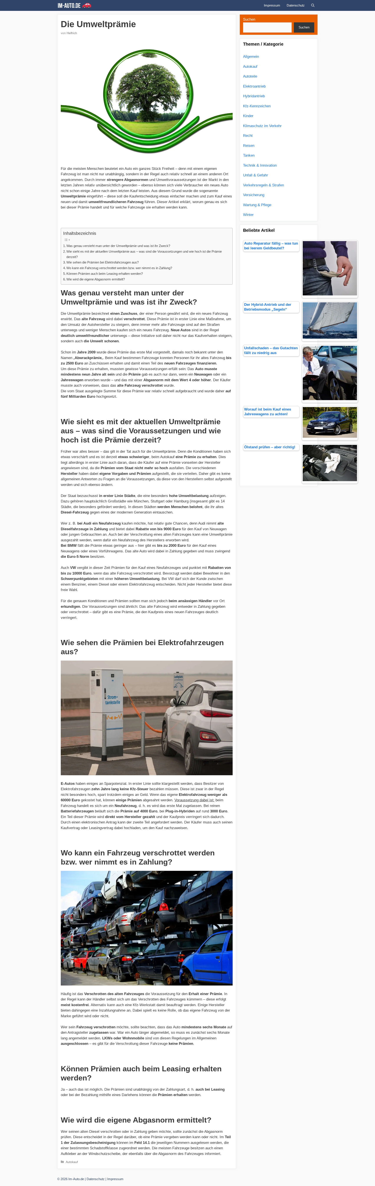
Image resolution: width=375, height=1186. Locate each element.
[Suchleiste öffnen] (313, 5)
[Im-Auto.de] (75, 5)
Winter (248, 215)
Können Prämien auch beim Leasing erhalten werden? (104, 273)
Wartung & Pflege (257, 205)
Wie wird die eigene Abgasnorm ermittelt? (95, 279)
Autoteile (250, 76)
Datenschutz (296, 5)
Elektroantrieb (254, 86)
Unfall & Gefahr (255, 175)
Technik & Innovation (260, 165)
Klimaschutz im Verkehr (262, 126)
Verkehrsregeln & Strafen (263, 185)
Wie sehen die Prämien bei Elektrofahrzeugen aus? (102, 262)
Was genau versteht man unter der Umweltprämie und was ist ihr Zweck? (118, 246)
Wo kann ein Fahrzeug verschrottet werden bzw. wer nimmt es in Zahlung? (119, 268)
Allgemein (251, 57)
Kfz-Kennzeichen (257, 106)
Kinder (248, 116)
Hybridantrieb (254, 96)
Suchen (249, 19)
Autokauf (72, 1162)
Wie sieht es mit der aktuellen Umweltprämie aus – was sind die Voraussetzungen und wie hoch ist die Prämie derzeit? (144, 254)
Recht (248, 136)
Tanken (249, 155)
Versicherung (253, 195)
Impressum (272, 5)
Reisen (248, 146)
